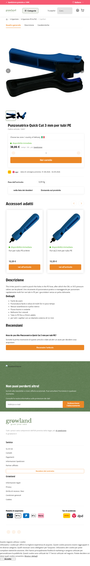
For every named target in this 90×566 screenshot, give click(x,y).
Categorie (31, 10)
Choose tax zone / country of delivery (25, 137)
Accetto (7, 559)
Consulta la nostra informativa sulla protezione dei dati (28, 398)
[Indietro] (8, 70)
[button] (11, 116)
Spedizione (38, 147)
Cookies (9, 499)
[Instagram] (19, 532)
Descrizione (29, 25)
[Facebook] (8, 532)
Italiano (78, 2)
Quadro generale (13, 25)
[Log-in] (77, 11)
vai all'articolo (24, 267)
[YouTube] (14, 532)
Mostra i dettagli (31, 556)
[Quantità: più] (78, 153)
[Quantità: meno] (13, 153)
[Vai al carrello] (82, 10)
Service (9, 442)
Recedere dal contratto (45, 471)
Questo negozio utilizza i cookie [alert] (12, 542)
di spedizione (61, 430)
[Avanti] (81, 70)
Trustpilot (51, 10)
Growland (10, 476)
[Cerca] (69, 10)
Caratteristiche (43, 25)
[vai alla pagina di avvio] (13, 10)
